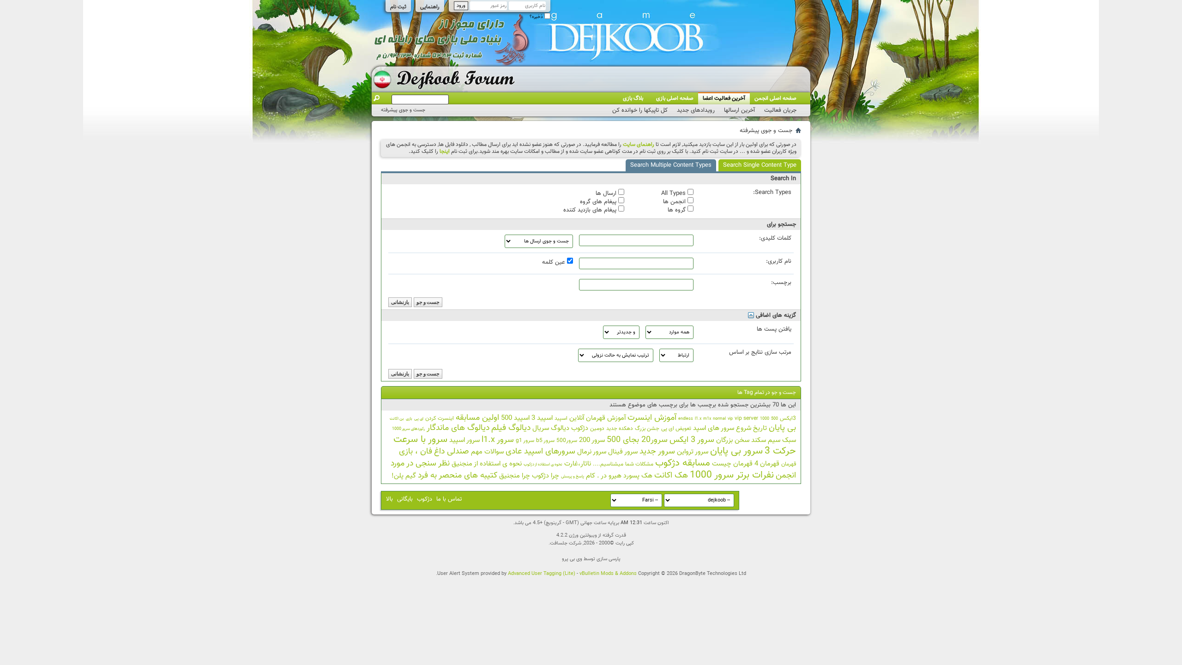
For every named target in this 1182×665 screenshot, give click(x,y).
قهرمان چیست (732, 464)
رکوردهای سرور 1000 (408, 429)
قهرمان (788, 464)
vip (730, 419)
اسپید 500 (515, 418)
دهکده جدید (619, 428)
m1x (707, 419)
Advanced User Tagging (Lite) (541, 574)
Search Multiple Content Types (671, 165)
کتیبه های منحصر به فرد (457, 475)
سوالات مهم (487, 452)
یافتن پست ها (774, 329)
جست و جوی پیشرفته (403, 110)
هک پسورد (637, 476)
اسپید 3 (542, 418)
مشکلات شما (639, 464)
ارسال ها (607, 193)
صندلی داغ (451, 451)
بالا (389, 499)
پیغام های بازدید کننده (590, 210)
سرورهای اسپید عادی (540, 451)
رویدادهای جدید (696, 110)
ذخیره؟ (537, 16)
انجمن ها (675, 201)
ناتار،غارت (577, 464)
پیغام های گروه (599, 201)
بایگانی (405, 499)
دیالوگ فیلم (511, 428)
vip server (746, 418)
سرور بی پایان (736, 451)
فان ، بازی (415, 451)
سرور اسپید (464, 440)
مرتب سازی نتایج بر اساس (760, 352)
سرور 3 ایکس (691, 440)
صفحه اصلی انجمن (775, 98)
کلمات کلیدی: (775, 238)
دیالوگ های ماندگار (458, 428)
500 (774, 419)
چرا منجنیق (514, 476)
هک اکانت (671, 475)
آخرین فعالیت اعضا (724, 98)
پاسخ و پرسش (572, 476)
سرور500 (566, 440)
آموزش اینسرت (651, 417)
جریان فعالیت (780, 110)
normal (719, 419)
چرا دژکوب (545, 476)
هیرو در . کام (603, 476)
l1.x (698, 419)
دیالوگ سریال (550, 428)
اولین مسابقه (477, 417)
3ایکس (788, 418)
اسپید (561, 418)
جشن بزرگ (647, 428)
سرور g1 (525, 440)
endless (685, 419)
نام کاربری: (778, 261)
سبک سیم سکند (773, 440)
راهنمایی (430, 7)
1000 (764, 419)
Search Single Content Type (759, 165)
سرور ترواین (692, 452)
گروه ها (677, 210)
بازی (409, 419)
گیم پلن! (404, 476)
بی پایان (782, 428)
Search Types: (772, 192)
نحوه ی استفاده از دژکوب (543, 464)
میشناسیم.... (608, 464)
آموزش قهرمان (606, 418)
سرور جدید (657, 451)
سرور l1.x (498, 440)
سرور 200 (592, 440)
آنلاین (576, 418)
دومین (597, 428)
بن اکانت (397, 419)
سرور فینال (623, 452)
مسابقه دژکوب (682, 463)
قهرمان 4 (766, 464)
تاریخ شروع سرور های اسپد (730, 428)
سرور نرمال (591, 452)
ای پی (418, 419)
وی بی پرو (572, 559)
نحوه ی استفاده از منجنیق (487, 464)
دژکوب (579, 428)
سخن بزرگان (732, 440)
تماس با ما (449, 499)
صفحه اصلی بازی (675, 98)
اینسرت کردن (439, 418)
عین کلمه (554, 262)
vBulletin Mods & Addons (608, 574)
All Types (674, 193)
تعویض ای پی (676, 428)
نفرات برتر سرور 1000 (732, 475)
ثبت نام (398, 7)
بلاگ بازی (633, 98)
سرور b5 (545, 440)
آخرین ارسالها (739, 110)
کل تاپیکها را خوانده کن (640, 110)
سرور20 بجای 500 (637, 440)
